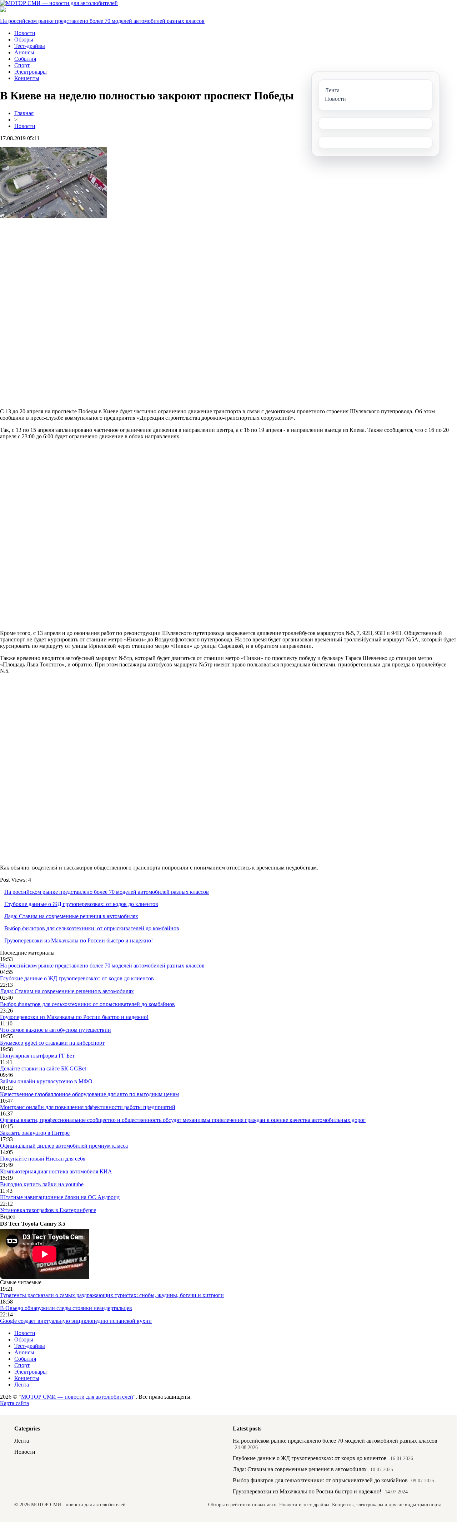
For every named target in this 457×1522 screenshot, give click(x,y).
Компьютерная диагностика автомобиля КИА (56, 1171)
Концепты (26, 78)
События (25, 59)
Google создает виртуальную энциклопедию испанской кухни (76, 1321)
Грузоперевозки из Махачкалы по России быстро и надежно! (78, 940)
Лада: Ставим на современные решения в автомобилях (71, 916)
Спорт (22, 65)
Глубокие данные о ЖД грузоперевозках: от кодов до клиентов (81, 904)
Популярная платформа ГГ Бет (37, 1056)
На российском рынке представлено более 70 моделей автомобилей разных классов (102, 21)
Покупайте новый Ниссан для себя (42, 1159)
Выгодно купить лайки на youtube (42, 1184)
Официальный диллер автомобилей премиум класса (64, 1146)
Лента (21, 1384)
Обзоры (23, 39)
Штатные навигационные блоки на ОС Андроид (60, 1197)
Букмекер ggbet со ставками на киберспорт (52, 1043)
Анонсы (24, 52)
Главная (24, 113)
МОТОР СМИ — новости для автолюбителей (77, 1397)
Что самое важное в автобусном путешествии (55, 1030)
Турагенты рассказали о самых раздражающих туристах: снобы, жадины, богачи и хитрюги (112, 1295)
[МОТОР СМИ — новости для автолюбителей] (59, 3)
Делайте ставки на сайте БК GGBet (43, 1068)
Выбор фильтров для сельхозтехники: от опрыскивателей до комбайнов (91, 928)
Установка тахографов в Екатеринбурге (48, 1210)
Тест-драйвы (29, 46)
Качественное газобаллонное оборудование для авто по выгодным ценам (89, 1094)
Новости (24, 33)
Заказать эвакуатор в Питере (35, 1133)
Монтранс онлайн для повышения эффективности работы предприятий (87, 1107)
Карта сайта (14, 1403)
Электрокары (30, 72)
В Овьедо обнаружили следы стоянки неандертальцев (66, 1308)
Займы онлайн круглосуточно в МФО (46, 1081)
